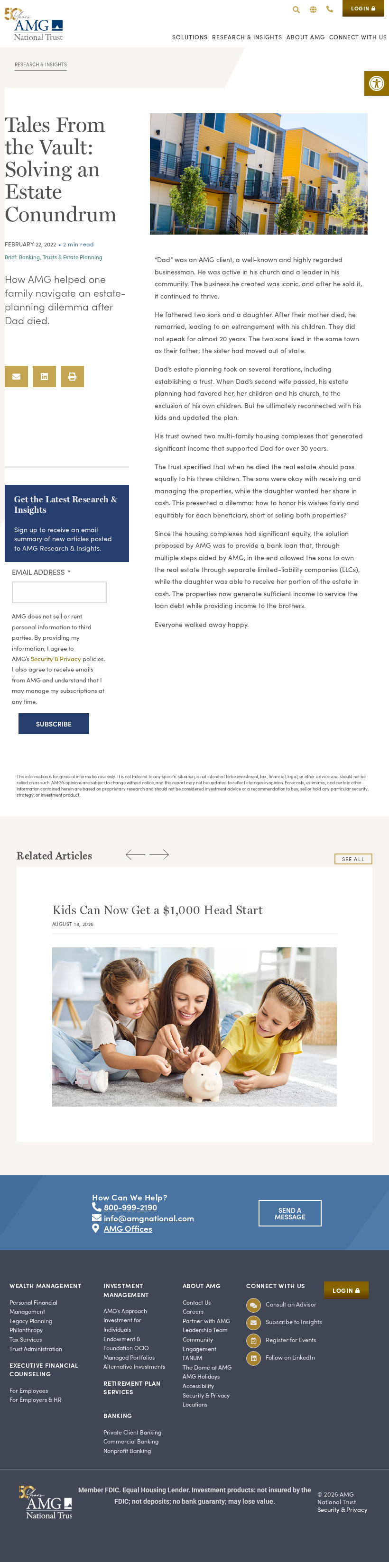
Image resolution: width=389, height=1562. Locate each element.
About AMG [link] (202, 1285)
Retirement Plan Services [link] (131, 1387)
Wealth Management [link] (45, 1285)
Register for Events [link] (291, 1339)
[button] (313, 9)
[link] (376, 83)
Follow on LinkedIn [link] (290, 1357)
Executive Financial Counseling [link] (43, 1369)
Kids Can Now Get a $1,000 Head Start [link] (157, 910)
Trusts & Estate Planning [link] (72, 257)
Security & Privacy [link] (57, 658)
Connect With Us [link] (276, 1285)
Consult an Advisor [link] (291, 1304)
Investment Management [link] (126, 1290)
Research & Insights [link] (41, 64)
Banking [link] (29, 257)
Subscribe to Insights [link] (294, 1321)
